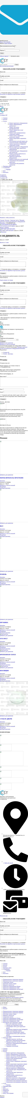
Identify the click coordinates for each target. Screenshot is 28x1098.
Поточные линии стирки (9, 983)
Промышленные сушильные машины (13, 981)
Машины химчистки (8, 985)
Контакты (5, 973)
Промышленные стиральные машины (13, 979)
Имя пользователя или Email (8, 46)
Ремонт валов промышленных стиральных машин (17, 133)
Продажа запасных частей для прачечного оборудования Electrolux (12, 222)
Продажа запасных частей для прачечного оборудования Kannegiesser (16, 1042)
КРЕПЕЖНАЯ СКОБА (8, 654)
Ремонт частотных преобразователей (14, 128)
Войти (2, 53)
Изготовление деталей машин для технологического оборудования (18, 142)
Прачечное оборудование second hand (13, 989)
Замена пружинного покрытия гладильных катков (17, 144)
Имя (1, 389)
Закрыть (2, 1097)
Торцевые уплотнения (12, 1046)
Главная (2, 220)
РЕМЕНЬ (3, 574)
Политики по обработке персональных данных (12, 94)
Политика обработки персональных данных (11, 997)
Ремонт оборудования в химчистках (15, 125)
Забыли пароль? (4, 56)
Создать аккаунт (7, 43)
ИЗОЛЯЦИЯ (4, 670)
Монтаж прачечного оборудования (18, 146)
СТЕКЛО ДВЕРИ (6, 719)
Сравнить (5, 1092)
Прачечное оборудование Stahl (11, 987)
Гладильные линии (8, 982)
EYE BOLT (4, 638)
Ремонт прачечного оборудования (18, 123)
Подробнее (3, 486)
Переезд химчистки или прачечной (18, 159)
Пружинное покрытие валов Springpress (16, 1029)
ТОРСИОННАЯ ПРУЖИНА (8, 226)
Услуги (5, 966)
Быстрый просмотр (5, 488)
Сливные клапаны (11, 1044)
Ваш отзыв (3, 376)
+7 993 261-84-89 (4, 103)
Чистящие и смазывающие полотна (15, 1036)
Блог (4, 972)
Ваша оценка (3, 373)
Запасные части (14, 220)
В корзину (3, 341)
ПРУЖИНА (4, 622)
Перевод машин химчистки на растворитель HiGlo (17, 154)
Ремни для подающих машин (14, 1030)
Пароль (2, 50)
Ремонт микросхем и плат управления (16, 1057)
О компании (6, 969)
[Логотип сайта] (4, 63)
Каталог (7, 220)
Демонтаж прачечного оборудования (15, 157)
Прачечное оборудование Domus (11, 986)
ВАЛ (1, 526)
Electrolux (2, 481)
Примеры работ (7, 968)
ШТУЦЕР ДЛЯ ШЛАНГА (7, 230)
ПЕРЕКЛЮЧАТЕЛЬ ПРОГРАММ (11, 478)
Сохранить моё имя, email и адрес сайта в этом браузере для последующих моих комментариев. (13, 395)
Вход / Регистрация (8, 1093)
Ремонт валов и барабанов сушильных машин (16, 136)
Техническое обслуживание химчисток (16, 1082)
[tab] (6, 352)
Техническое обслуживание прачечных (16, 1080)
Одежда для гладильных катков (14, 1025)
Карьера (8, 169)
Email (2, 392)
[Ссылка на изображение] (4, 795)
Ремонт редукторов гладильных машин (16, 1064)
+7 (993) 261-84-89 (6, 179)
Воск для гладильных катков (13, 1023)
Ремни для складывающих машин (15, 1032)
